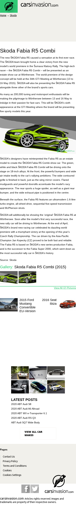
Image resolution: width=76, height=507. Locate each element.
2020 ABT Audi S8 (21, 404)
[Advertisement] (37, 342)
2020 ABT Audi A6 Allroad (25, 408)
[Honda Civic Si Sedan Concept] (56, 373)
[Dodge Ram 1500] (20, 373)
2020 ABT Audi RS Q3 (23, 417)
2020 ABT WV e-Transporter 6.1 (29, 413)
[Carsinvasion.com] (29, 11)
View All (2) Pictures (65, 287)
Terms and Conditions (15, 465)
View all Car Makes (33, 433)
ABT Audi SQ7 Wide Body (25, 422)
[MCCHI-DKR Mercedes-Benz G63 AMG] (20, 387)
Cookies (7, 470)
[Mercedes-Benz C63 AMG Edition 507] (38, 373)
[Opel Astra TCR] (56, 387)
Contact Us (9, 456)
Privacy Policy (10, 461)
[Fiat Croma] (38, 387)
